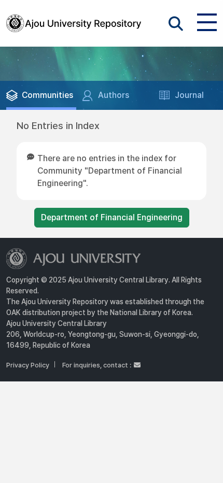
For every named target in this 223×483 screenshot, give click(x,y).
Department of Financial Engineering (112, 217)
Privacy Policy (27, 365)
